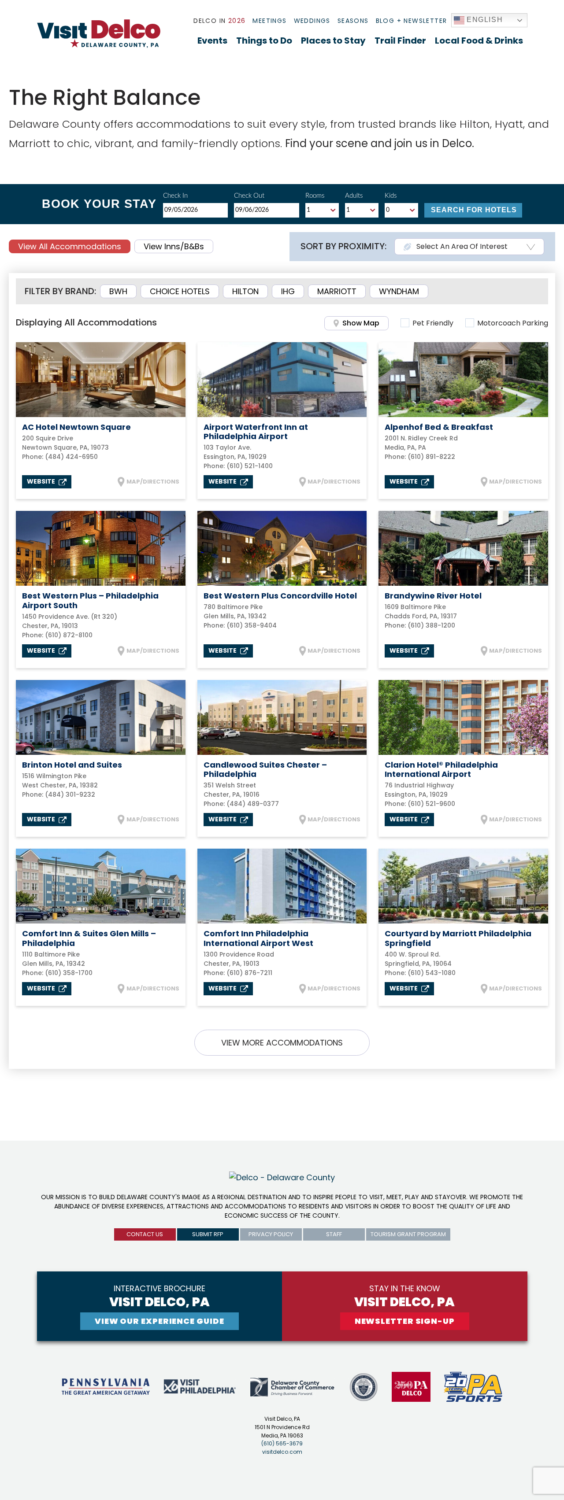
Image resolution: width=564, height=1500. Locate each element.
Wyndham (399, 291)
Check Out (249, 195)
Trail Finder (400, 40)
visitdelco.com (282, 1452)
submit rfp (207, 1234)
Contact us (144, 1234)
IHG (288, 291)
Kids (391, 195)
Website (41, 481)
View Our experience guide (159, 1320)
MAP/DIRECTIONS (152, 481)
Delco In (219, 20)
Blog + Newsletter (411, 20)
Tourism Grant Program (408, 1234)
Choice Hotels (180, 291)
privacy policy (271, 1234)
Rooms (314, 195)
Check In (175, 195)
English (483, 19)
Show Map (360, 323)
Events (212, 40)
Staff (334, 1234)
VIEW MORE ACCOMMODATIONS (282, 1042)
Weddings (312, 20)
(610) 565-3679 (282, 1443)
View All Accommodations (69, 246)
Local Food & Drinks (479, 40)
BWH (118, 291)
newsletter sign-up (405, 1320)
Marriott (336, 291)
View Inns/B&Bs (174, 246)
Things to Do (264, 40)
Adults (354, 195)
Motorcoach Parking (512, 323)
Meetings (269, 20)
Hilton (245, 291)
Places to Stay (333, 40)
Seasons (353, 20)
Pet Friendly (432, 323)
